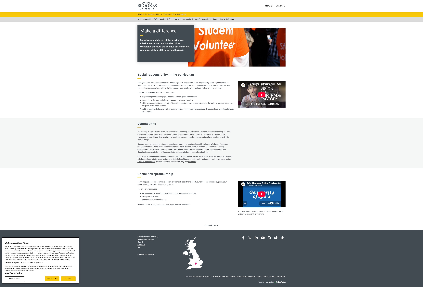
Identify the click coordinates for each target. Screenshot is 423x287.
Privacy (265, 276)
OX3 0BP (141, 245)
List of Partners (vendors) (13, 273)
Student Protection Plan (277, 276)
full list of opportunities (146, 162)
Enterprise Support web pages (162, 205)
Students (166, 14)
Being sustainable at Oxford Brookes (151, 19)
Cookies (232, 276)
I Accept (68, 279)
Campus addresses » (145, 254)
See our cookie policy (61, 259)
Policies (258, 276)
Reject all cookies (52, 279)
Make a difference (179, 14)
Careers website (168, 152)
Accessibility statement (221, 276)
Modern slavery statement (246, 276)
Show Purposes (14, 279)
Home (139, 14)
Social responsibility (152, 14)
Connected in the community (180, 19)
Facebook (192, 162)
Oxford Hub (141, 156)
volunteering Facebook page (198, 152)
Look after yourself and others (205, 19)
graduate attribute (172, 85)
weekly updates (202, 159)
